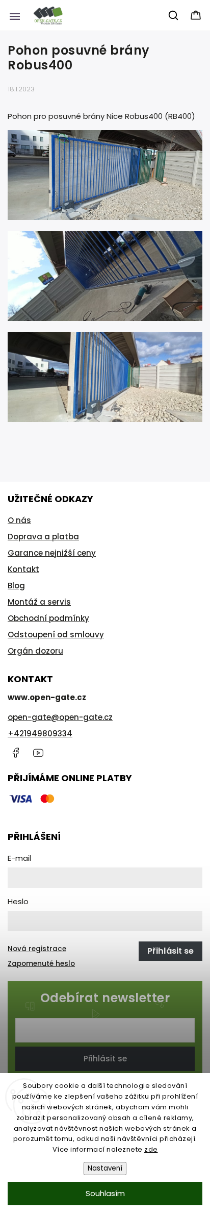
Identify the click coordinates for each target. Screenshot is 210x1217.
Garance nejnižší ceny (52, 553)
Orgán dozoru (35, 650)
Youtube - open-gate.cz (38, 752)
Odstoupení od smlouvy (56, 634)
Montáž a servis (39, 602)
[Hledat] (174, 15)
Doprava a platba (43, 536)
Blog (16, 585)
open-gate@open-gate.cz (60, 717)
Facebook (15, 752)
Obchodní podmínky (48, 618)
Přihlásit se (105, 1058)
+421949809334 (40, 733)
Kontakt (23, 569)
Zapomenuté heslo (41, 963)
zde (151, 1149)
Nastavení (105, 1168)
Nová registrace (37, 949)
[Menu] (15, 15)
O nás (19, 520)
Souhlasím (105, 1193)
